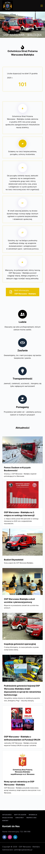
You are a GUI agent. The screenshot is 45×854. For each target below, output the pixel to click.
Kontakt (5, 820)
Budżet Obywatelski (13, 559)
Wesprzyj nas (31, 817)
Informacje (33, 814)
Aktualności (7, 814)
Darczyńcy (19, 817)
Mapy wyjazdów (20, 814)
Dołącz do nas (7, 817)
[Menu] (41, 6)
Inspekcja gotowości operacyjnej (20, 644)
